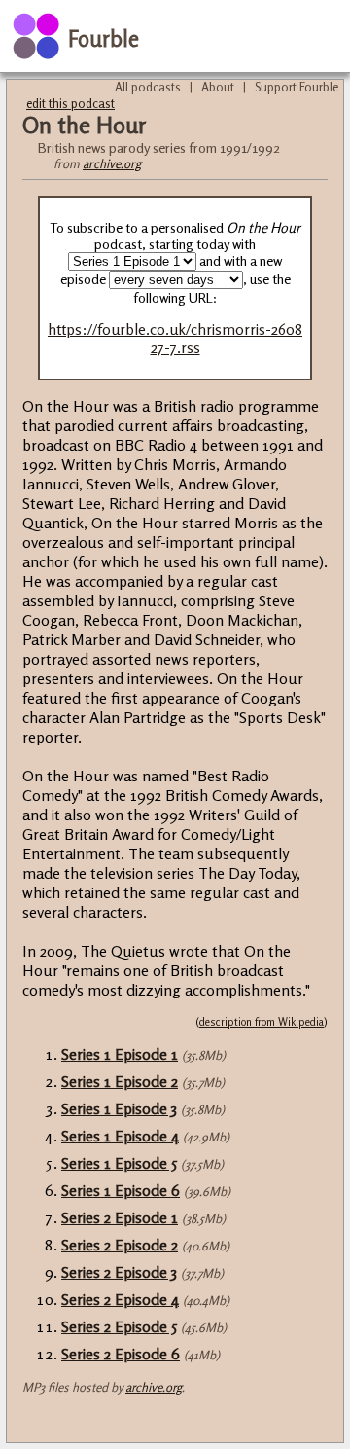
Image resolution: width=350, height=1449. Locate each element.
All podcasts (148, 86)
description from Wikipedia (261, 1022)
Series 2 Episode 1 (119, 1217)
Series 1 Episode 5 (119, 1163)
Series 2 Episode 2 (119, 1244)
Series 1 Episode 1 (119, 1054)
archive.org (112, 163)
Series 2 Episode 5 (119, 1326)
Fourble (103, 38)
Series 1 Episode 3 (119, 1108)
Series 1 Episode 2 (119, 1081)
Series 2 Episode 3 (119, 1272)
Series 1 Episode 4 (120, 1135)
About (217, 86)
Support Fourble (296, 86)
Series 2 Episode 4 (120, 1299)
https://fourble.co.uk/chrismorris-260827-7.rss (175, 338)
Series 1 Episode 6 (120, 1190)
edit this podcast (70, 103)
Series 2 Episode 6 (120, 1353)
